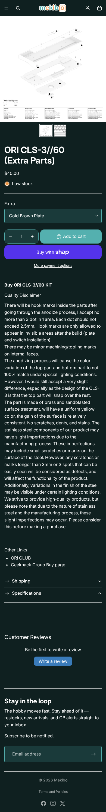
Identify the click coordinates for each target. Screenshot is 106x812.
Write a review (53, 661)
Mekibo (60, 780)
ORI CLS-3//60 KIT (33, 285)
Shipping (21, 581)
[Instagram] (53, 803)
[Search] (18, 8)
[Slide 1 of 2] (46, 131)
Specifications (26, 593)
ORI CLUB (21, 558)
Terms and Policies (53, 792)
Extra (9, 203)
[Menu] (6, 8)
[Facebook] (43, 803)
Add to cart (74, 236)
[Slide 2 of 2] (60, 131)
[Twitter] (62, 803)
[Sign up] (93, 754)
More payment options (53, 265)
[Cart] (99, 8)
